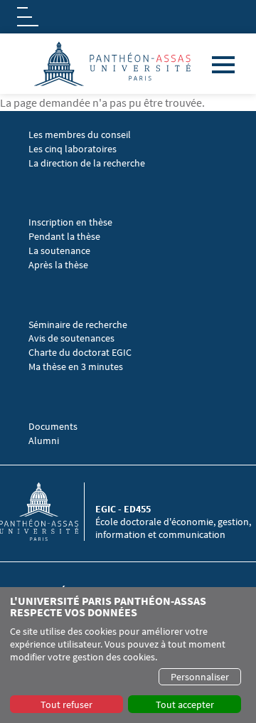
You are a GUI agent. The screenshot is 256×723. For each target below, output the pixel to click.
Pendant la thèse (64, 237)
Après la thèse (58, 265)
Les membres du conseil (79, 135)
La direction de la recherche (86, 163)
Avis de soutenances (71, 338)
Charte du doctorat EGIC (80, 353)
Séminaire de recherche (78, 325)
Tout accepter (185, 704)
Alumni (43, 441)
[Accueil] (47, 511)
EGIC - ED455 (123, 508)
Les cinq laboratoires (72, 149)
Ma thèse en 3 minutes (75, 367)
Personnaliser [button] (200, 676)
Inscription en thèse (70, 222)
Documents (53, 427)
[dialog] (128, 655)
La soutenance (59, 251)
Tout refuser (66, 704)
